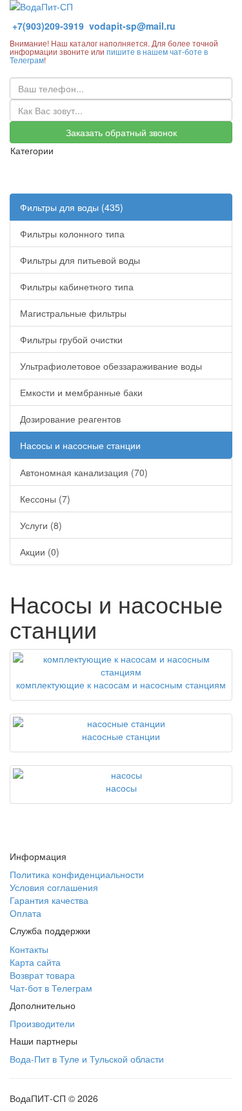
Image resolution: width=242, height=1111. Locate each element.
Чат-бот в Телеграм (51, 987)
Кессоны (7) (45, 498)
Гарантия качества (49, 900)
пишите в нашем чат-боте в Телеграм (109, 55)
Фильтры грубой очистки (71, 339)
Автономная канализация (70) (84, 472)
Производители (42, 1023)
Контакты (29, 949)
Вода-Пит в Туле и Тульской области (87, 1058)
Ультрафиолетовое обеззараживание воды (111, 365)
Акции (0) (39, 551)
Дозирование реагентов (70, 418)
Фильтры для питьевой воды (80, 260)
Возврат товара (42, 974)
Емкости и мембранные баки (81, 392)
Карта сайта (35, 962)
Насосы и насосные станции (80, 445)
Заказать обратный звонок (121, 132)
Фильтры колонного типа (72, 233)
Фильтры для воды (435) (71, 207)
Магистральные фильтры (73, 312)
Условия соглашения (54, 887)
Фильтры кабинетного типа (77, 286)
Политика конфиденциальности (77, 874)
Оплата (25, 912)
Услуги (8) (41, 525)
